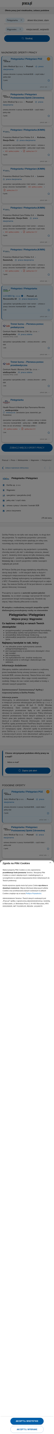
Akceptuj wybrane (27, 1429)
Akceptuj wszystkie (27, 1421)
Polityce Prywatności (33, 893)
